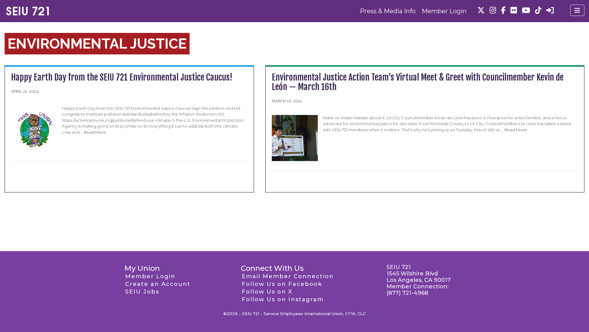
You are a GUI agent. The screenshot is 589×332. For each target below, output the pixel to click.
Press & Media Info (388, 11)
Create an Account (158, 284)
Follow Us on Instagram (283, 299)
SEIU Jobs (142, 291)
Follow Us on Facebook (282, 284)
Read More (95, 132)
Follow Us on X (267, 291)
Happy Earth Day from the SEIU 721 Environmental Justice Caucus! (121, 77)
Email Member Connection (288, 276)
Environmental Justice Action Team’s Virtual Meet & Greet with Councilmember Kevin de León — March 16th (418, 82)
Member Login (444, 11)
